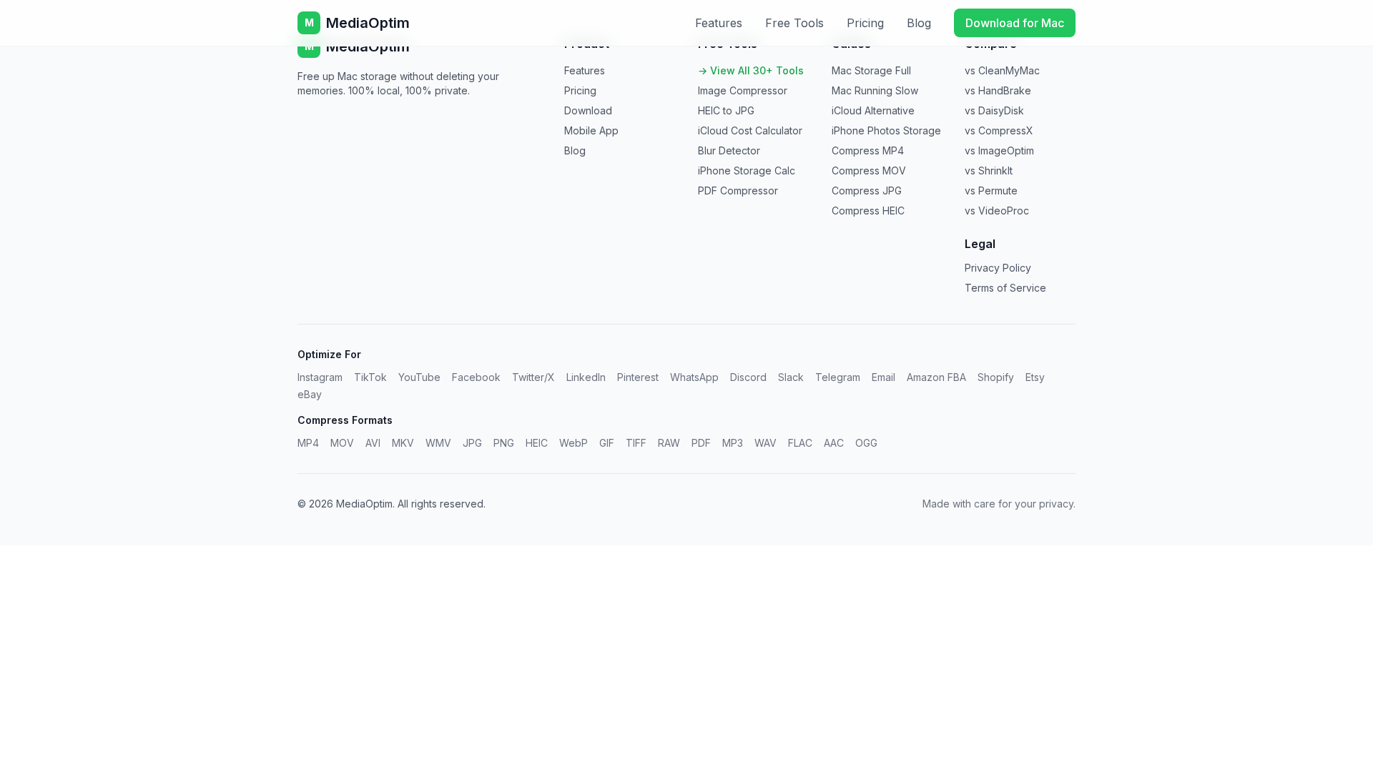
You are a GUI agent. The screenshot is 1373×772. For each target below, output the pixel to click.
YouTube (419, 377)
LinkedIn (586, 377)
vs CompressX (999, 130)
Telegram (837, 377)
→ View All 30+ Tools (751, 70)
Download (588, 110)
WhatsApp (694, 377)
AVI (372, 443)
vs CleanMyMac (1002, 70)
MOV (342, 443)
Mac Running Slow (875, 90)
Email (883, 377)
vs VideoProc (997, 210)
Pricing (865, 23)
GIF (606, 443)
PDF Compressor (738, 190)
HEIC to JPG (726, 110)
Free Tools (794, 23)
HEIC (537, 443)
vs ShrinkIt (989, 170)
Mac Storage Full (871, 70)
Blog (919, 23)
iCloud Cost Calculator (750, 130)
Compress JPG (867, 190)
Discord (748, 377)
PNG (503, 443)
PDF (701, 443)
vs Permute (991, 190)
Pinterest (638, 377)
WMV (438, 443)
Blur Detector (729, 150)
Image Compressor (742, 90)
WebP (573, 443)
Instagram (320, 377)
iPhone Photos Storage (886, 130)
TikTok (370, 377)
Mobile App (591, 130)
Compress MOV (869, 170)
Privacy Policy (998, 268)
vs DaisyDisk (994, 110)
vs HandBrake (998, 90)
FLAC (800, 443)
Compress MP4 (868, 150)
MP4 (308, 443)
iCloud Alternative (873, 110)
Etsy (1035, 377)
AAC (834, 443)
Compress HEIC (868, 210)
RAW (669, 443)
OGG (866, 443)
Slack (791, 377)
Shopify (996, 377)
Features (718, 23)
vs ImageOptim (999, 150)
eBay (309, 394)
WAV (765, 443)
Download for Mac (1014, 23)
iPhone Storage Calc (746, 170)
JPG (472, 443)
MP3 (732, 443)
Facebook (476, 377)
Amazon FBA (936, 377)
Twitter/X (533, 377)
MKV (403, 443)
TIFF (636, 443)
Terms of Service (1005, 288)
